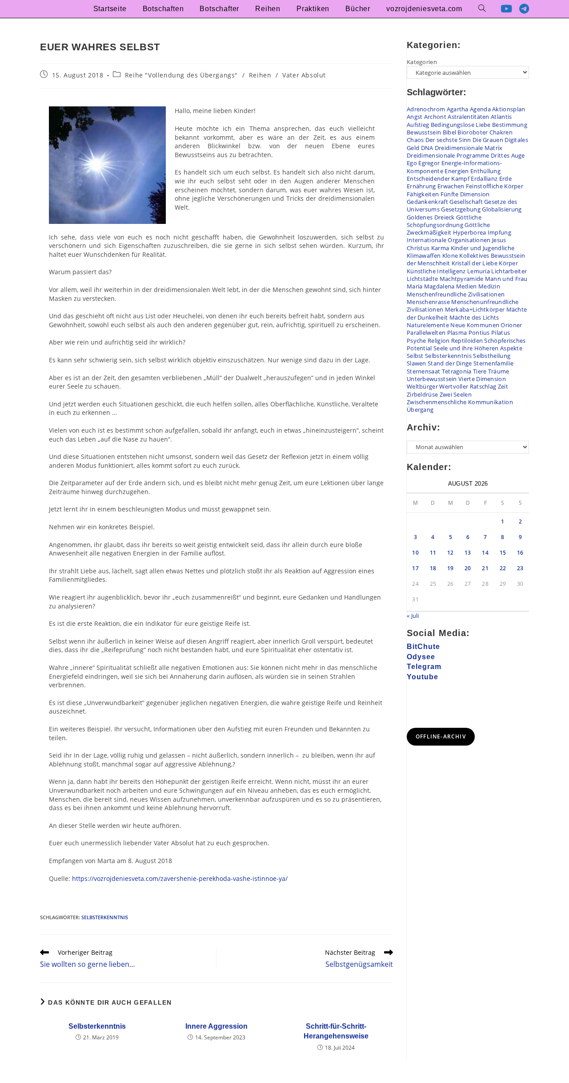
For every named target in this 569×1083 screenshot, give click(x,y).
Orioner (511, 325)
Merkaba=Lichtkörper (475, 309)
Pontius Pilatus (489, 333)
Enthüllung (485, 171)
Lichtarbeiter (509, 271)
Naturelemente (428, 325)
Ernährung (421, 186)
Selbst (415, 356)
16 (520, 552)
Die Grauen (488, 140)
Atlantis (501, 117)
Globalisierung (501, 209)
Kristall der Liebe (474, 263)
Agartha (458, 109)
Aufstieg (418, 125)
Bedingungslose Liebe (461, 125)
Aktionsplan (508, 109)
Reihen (260, 75)
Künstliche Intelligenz (436, 271)
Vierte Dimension (482, 379)
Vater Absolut (304, 75)
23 (520, 568)
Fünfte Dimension (465, 194)
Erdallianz (484, 178)
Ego (412, 163)
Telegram (424, 666)
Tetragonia (457, 371)
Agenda (480, 109)
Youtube (422, 677)
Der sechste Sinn (448, 140)
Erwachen (450, 186)
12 (450, 552)
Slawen (416, 363)
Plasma (457, 333)
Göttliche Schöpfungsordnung (444, 221)
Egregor (429, 163)
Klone (450, 255)
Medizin (489, 286)
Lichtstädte (422, 279)
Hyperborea (469, 232)
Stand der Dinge (450, 363)
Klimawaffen (424, 255)
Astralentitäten (468, 117)
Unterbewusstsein (432, 379)
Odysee (421, 657)
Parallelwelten (426, 333)
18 (433, 568)
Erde (505, 178)
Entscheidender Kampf (438, 178)
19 (450, 568)
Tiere (480, 371)
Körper (508, 263)
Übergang (420, 410)
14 (485, 552)
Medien (466, 286)
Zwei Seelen (456, 394)
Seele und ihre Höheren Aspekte (477, 348)
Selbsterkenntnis (104, 917)
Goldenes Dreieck (431, 217)
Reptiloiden (467, 341)
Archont (435, 117)
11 (433, 552)
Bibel (450, 132)
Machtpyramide (462, 279)
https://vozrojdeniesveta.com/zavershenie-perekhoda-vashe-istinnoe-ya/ (180, 878)
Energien (457, 171)
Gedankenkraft (427, 202)
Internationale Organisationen (449, 240)
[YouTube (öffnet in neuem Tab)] (506, 9)
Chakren (501, 132)
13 (468, 552)
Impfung (499, 232)
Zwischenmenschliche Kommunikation (460, 402)
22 (503, 568)
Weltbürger (422, 386)
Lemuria (478, 271)
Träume (498, 371)
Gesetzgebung (461, 209)
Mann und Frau (506, 279)
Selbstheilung (491, 356)
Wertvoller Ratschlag (467, 386)
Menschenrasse (428, 302)
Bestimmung (509, 125)
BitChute (423, 646)
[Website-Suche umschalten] (481, 9)
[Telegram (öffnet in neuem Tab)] (524, 9)
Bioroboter (472, 132)
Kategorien (422, 62)
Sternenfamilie (493, 363)
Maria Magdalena (431, 286)
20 (468, 568)
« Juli (413, 616)
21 (485, 568)
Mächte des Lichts (474, 317)
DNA (427, 148)
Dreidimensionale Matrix (469, 148)
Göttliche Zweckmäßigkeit (448, 228)
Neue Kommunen (474, 325)
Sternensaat (423, 371)
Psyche (416, 341)
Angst (415, 117)
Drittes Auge (508, 155)
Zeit (503, 386)
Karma (440, 248)
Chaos (415, 140)
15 (503, 552)
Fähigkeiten (423, 194)
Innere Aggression (216, 1026)
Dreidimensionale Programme (448, 155)
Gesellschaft (466, 202)
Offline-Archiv (441, 736)
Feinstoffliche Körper (494, 186)
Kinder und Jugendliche (483, 248)
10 (415, 552)
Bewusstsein (424, 132)
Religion (438, 341)
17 (415, 568)
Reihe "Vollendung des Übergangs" (181, 75)
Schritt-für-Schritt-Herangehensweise (336, 1031)
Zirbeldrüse (422, 394)
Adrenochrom (426, 109)
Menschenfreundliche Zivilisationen (456, 294)
